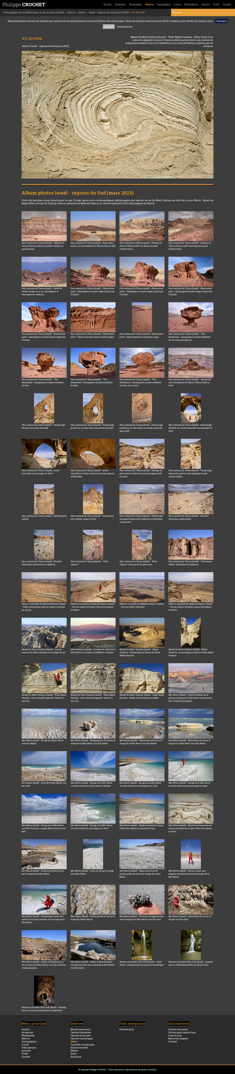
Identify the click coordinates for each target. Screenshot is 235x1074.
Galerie (149, 4)
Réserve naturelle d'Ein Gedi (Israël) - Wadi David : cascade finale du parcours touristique (141, 963)
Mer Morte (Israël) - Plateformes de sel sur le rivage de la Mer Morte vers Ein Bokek (140, 742)
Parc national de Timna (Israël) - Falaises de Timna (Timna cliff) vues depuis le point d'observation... (189, 245)
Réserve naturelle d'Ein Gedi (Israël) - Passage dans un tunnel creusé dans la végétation (44, 1009)
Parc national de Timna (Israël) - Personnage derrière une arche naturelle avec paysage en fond (190, 427)
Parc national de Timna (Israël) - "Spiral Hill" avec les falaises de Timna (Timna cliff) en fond (190, 382)
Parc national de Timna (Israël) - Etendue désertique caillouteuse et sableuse (42, 563)
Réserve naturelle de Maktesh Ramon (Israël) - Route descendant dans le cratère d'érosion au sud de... (44, 606)
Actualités (120, 4)
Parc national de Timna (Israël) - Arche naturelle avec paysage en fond (40, 472)
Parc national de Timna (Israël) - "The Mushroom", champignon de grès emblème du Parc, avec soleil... (140, 382)
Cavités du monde (80, 1035)
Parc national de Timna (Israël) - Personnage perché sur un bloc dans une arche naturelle (92, 426)
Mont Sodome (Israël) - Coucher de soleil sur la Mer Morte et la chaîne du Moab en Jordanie (92, 651)
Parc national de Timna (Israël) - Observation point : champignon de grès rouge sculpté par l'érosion (44, 336)
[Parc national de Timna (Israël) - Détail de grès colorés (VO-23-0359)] (44, 499)
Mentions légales (178, 1038)
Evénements (126, 1029)
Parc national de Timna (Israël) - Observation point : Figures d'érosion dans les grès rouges (92, 335)
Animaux (75, 1056)
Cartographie (164, 4)
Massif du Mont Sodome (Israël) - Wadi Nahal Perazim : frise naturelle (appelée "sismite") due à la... (44, 697)
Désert (26, 46)
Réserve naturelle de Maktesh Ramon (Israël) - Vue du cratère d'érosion (141, 605)
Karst (73, 1053)
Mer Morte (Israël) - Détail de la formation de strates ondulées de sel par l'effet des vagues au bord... (190, 828)
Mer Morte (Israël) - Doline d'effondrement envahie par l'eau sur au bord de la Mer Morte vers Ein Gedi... (92, 964)
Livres (177, 4)
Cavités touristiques (81, 1038)
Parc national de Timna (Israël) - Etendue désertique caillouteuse (188, 517)
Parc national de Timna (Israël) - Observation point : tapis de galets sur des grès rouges (141, 335)
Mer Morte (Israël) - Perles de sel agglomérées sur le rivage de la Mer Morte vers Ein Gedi (141, 918)
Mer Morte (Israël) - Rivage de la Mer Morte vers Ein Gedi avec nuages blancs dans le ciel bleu (44, 828)
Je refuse (109, 26)
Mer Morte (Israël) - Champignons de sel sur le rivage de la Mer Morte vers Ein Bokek (92, 742)
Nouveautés (135, 4)
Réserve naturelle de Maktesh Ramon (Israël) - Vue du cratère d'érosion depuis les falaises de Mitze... (92, 606)
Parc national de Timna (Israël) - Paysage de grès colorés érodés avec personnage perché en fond (140, 473)
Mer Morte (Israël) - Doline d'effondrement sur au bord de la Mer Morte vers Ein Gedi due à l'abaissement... (44, 964)
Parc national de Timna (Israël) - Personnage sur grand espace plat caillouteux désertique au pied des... (141, 518)
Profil (216, 4)
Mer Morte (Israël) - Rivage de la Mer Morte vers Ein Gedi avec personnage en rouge (189, 784)
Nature (74, 1050)
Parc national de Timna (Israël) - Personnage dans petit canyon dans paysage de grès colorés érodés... (190, 473)
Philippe (23, 4)
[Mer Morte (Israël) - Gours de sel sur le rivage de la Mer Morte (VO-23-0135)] (93, 854)
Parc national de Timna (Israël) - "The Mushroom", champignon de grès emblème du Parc (43, 382)
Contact (227, 4)
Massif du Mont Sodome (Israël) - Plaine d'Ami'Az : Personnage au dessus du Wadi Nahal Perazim (139, 652)
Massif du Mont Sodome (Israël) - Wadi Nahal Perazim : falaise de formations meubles (141, 696)
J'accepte (221, 21)
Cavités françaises (80, 1032)
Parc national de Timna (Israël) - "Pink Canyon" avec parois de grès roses (138, 563)
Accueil (107, 4)
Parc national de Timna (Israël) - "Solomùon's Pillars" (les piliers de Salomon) (190, 563)
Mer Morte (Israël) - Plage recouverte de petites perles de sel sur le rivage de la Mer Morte (140, 873)
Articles (205, 4)
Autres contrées (79, 1047)
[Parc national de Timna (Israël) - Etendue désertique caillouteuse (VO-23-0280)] (190, 499)
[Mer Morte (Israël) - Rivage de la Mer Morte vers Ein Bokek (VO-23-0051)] (44, 724)
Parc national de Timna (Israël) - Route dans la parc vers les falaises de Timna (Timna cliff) (92, 244)
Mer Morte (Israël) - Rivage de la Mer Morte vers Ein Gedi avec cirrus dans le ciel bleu (91, 784)
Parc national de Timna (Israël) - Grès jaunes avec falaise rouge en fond (92, 517)
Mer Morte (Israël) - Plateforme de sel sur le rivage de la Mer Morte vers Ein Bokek (189, 742)
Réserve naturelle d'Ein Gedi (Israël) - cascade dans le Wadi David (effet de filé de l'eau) (190, 963)
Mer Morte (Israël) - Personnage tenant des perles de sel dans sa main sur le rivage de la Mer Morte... (43, 919)
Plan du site (175, 1035)
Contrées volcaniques (82, 1044)
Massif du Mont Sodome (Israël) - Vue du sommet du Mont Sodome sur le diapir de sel (43, 651)
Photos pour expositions (182, 1032)
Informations (125, 26)
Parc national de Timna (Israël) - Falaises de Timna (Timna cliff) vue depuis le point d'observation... (140, 245)
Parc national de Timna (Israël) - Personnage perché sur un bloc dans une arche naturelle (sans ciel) (141, 427)
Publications (191, 4)
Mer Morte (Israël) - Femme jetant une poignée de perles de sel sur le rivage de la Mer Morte (188, 873)
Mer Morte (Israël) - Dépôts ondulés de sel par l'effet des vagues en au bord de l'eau (141, 827)
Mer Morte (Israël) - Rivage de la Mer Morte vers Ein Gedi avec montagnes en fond (140, 784)
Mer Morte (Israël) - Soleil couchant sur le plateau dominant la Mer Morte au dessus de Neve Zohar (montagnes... (190, 697)
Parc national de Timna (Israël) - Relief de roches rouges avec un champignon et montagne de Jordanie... (42, 291)
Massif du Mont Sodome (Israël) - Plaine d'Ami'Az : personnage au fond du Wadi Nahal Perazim (190, 652)
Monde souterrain (80, 1029)
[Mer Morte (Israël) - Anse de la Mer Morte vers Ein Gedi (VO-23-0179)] (44, 766)
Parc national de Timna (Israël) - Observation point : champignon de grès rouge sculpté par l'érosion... (92, 291)
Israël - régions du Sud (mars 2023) (50, 46)
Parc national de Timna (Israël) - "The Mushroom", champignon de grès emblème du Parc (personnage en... (189, 336)
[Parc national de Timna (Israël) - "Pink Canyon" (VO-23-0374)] (93, 545)
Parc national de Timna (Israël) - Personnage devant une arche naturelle (43, 426)
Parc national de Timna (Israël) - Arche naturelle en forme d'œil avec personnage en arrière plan (92, 473)
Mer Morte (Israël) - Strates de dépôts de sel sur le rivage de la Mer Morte (43, 872)
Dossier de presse (178, 1029)
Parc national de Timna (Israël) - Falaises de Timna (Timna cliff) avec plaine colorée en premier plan (43, 245)
